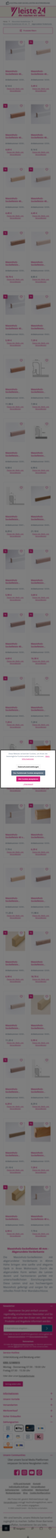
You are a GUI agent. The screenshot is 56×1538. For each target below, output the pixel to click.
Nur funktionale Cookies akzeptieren (28, 773)
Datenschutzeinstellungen (28, 767)
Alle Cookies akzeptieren (28, 779)
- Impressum (28, 784)
